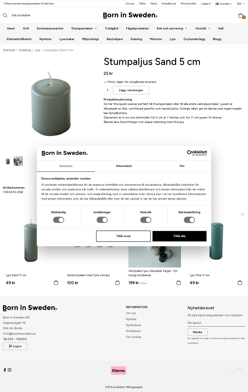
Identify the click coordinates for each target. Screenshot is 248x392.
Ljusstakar (66, 39)
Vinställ (200, 28)
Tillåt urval (123, 236)
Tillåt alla (179, 236)
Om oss (130, 3)
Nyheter (46, 39)
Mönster (156, 39)
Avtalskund (133, 331)
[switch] (102, 220)
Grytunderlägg (194, 39)
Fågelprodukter (137, 28)
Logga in (206, 3)
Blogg (217, 39)
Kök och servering (170, 28)
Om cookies (133, 337)
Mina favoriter (188, 3)
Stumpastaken (82, 28)
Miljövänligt (90, 39)
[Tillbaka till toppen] (239, 386)
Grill (26, 28)
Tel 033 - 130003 (15, 339)
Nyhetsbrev (133, 325)
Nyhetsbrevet (201, 307)
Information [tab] (124, 166)
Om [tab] (182, 166)
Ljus (173, 39)
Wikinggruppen (134, 387)
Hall (221, 28)
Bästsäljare (115, 39)
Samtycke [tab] (66, 166)
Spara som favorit (25, 172)
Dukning (136, 39)
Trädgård (111, 28)
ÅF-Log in (15, 346)
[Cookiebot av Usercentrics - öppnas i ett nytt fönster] (190, 153)
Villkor (142, 3)
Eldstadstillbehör (19, 39)
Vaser (11, 28)
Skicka (197, 332)
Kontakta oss (169, 3)
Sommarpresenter (50, 28)
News (154, 3)
